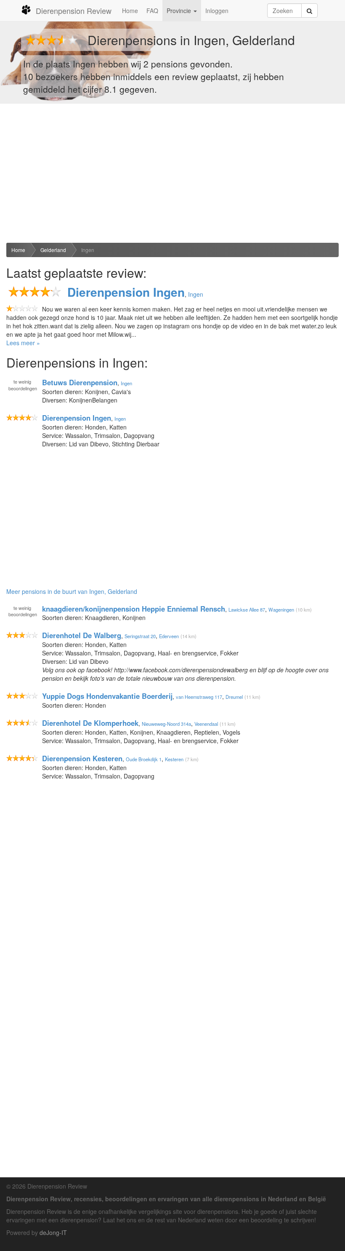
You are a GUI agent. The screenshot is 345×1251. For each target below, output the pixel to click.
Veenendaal (206, 723)
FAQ (152, 10)
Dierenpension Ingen (126, 292)
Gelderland (53, 249)
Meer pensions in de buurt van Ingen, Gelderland (71, 591)
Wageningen (281, 609)
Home (130, 10)
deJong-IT (53, 1232)
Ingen (87, 249)
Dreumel (234, 696)
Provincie (180, 10)
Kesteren (174, 759)
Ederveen (169, 636)
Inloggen (216, 10)
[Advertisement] (172, 173)
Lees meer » (23, 342)
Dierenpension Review (73, 10)
